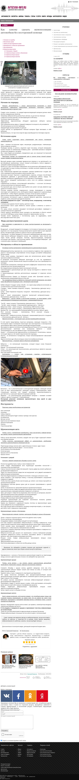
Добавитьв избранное (38, 677)
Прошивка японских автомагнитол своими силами (63, 100)
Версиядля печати (48, 677)
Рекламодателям (5, 752)
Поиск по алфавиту (5, 754)
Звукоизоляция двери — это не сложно (21, 447)
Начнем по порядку (9, 40)
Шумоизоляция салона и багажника (15, 53)
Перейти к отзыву (58, 70)
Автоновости (5, 16)
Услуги (38, 16)
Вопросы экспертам (31, 750)
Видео (65, 16)
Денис (60, 68)
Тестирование (30, 756)
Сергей (60, 109)
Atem (60, 124)
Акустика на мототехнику (61, 32)
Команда (3, 750)
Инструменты (7, 47)
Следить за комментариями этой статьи (14, 740)
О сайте (2, 749)
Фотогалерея (57, 16)
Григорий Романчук (12, 631)
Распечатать (25, 631)
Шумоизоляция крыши (11, 54)
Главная (3, 20)
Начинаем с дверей (10, 51)
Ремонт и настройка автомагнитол (63, 44)
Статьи (33, 16)
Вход (71, 1)
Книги (44, 16)
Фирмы (21, 16)
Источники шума (8, 41)
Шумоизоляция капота (12, 56)
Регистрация (75, 1)
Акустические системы (45, 754)
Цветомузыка (57, 48)
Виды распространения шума (12, 43)
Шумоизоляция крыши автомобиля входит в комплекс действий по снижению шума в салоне (26, 575)
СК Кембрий (58, 59)
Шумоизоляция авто (9, 49)
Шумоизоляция (9, 20)
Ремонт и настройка (5, 765)
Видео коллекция (31, 752)
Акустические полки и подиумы (62, 34)
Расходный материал (5, 764)
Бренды (49, 16)
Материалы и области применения (14, 45)
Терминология (4, 756)
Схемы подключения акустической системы (11, 767)
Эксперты (14, 16)
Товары (27, 16)
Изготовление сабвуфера (60, 39)
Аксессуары (57, 30)
